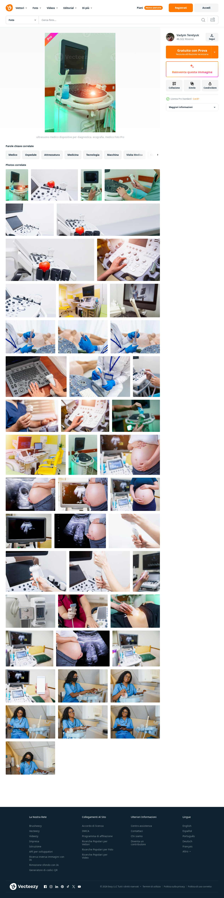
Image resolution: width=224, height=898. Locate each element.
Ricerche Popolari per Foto (97, 849)
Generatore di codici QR (43, 870)
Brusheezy (35, 826)
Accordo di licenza (93, 826)
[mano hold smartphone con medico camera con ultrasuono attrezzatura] (30, 685)
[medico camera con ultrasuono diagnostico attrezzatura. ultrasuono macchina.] (36, 376)
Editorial (68, 8)
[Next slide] (154, 155)
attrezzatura (52, 154)
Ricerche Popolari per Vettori (94, 843)
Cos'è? (196, 98)
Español (187, 831)
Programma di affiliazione (97, 836)
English (187, 826)
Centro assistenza (141, 826)
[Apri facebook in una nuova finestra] (45, 886)
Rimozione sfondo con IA (44, 865)
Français (187, 846)
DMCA (85, 831)
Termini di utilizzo (152, 886)
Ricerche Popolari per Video (94, 856)
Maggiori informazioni (181, 107)
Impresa (34, 841)
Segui (212, 38)
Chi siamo (137, 836)
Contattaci (137, 831)
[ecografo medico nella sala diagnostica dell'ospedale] (29, 531)
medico (12, 154)
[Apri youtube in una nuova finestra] (79, 886)
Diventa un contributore (138, 843)
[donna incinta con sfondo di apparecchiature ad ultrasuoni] (130, 455)
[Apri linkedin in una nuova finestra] (56, 886)
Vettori (20, 8)
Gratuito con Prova (192, 52)
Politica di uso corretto (200, 886)
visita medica (134, 154)
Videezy (33, 836)
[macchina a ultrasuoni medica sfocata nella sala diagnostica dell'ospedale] (29, 648)
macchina (113, 154)
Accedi (206, 7)
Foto (35, 8)
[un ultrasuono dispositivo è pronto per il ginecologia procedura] (135, 300)
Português (189, 836)
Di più (85, 8)
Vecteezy (34, 831)
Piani (140, 7)
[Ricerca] (203, 20)
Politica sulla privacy (174, 886)
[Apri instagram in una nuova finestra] (51, 886)
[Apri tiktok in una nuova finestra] (68, 886)
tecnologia (92, 154)
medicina (72, 154)
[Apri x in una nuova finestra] (73, 886)
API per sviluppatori (41, 851)
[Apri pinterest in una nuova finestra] (62, 886)
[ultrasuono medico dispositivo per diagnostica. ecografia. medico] (17, 185)
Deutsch (187, 841)
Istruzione (35, 846)
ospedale (30, 154)
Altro (185, 851)
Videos (51, 8)
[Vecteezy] (9, 7)
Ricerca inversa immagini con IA (46, 858)
